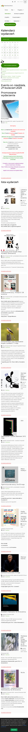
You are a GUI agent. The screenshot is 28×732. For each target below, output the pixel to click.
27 (9, 55)
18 (4, 52)
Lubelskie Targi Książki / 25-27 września (10, 77)
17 (2, 52)
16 (17, 49)
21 (12, 52)
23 (17, 52)
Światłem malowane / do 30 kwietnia (13, 612)
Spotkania (7, 257)
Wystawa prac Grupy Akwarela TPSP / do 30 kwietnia (24, 641)
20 (10, 52)
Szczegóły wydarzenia (6, 177)
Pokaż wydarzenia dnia (6, 81)
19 (7, 52)
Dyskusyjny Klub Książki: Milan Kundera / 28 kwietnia (11, 252)
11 (4, 49)
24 (2, 55)
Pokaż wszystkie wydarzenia (10, 65)
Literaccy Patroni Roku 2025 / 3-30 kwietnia (24, 194)
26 (7, 55)
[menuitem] (6, 10)
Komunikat (4, 68)
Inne (6, 122)
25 (4, 55)
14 (12, 49)
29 (15, 55)
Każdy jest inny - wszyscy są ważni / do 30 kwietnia (24, 516)
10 (2, 49)
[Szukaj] (12, 1)
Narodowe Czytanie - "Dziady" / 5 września (11, 76)
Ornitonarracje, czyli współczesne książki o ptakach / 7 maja (12, 342)
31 (2, 57)
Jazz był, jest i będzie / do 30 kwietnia (24, 376)
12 (7, 49)
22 (15, 52)
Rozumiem (14, 729)
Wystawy (7, 208)
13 (9, 49)
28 (12, 55)
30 (17, 55)
